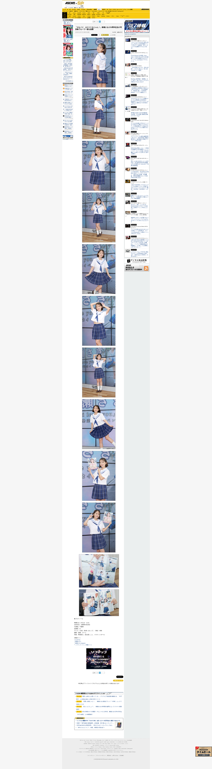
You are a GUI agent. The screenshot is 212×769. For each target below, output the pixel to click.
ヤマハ (113, 16)
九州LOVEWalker (117, 751)
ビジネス (74, 9)
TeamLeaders (94, 11)
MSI (93, 745)
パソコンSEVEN (89, 12)
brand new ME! (113, 745)
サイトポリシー (91, 755)
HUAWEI (93, 14)
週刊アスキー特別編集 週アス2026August (68, 41)
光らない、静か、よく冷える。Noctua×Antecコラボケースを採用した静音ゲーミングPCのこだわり (139, 207)
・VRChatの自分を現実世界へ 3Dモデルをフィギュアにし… (68, 69)
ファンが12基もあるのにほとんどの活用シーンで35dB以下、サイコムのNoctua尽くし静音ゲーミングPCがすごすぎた (140, 231)
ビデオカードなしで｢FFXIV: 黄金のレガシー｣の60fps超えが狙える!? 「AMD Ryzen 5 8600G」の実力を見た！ (139, 254)
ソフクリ (127, 16)
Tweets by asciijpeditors (130, 34)
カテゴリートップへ (118, 680)
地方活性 (109, 11)
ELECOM (69, 14)
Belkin (103, 14)
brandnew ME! (89, 17)
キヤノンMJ (74, 17)
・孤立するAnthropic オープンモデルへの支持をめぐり (68, 78)
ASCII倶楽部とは (69, 81)
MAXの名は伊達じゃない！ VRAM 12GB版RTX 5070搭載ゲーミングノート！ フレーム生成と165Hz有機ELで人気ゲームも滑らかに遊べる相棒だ (140, 150)
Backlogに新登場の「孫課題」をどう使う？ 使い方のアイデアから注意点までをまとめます (140, 80)
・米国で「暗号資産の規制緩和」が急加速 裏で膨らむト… (67, 65)
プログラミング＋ (110, 748)
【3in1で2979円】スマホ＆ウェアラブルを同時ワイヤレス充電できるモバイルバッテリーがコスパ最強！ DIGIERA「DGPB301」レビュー (140, 187)
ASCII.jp (70, 3)
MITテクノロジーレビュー (118, 750)
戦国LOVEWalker (132, 751)
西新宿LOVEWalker (102, 751)
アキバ (110, 9)
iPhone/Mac (89, 9)
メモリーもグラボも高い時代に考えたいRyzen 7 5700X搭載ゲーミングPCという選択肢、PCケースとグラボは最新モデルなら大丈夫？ (139, 45)
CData (98, 16)
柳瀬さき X (78, 641)
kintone (79, 16)
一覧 (99, 34)
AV (107, 9)
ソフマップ (84, 17)
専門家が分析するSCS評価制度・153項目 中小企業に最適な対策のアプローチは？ (139, 114)
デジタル (83, 9)
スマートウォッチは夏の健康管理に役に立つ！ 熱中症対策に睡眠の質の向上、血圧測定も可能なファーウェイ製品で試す (140, 138)
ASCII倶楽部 (145, 9)
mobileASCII (110, 750)
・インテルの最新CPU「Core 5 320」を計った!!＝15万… (67, 61)
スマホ (114, 9)
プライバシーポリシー (101, 755)
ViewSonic (98, 14)
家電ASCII (76, 11)
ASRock (88, 14)
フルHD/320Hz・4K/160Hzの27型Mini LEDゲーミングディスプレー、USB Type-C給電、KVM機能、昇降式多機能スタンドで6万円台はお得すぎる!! (140, 174)
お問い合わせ (115, 755)
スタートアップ (119, 9)
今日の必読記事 (91, 750)
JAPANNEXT (79, 17)
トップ (64, 9)
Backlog (103, 16)
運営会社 (109, 755)
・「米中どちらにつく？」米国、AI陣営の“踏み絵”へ (67, 73)
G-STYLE (77, 639)
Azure (84, 16)
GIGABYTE (84, 14)
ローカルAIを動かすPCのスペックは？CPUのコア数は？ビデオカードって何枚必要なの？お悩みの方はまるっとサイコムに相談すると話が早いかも (140, 126)
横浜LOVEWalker (94, 751)
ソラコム (88, 16)
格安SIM (71, 11)
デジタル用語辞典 (104, 750)
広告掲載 (121, 755)
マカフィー (69, 17)
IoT (70, 9)
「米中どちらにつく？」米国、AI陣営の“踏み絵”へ (91, 727)
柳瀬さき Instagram (80, 643)
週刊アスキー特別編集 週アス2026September (68, 23)
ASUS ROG (79, 14)
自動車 (95, 9)
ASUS (114, 746)
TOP (81, 740)
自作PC (104, 9)
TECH (78, 9)
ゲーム (124, 9)
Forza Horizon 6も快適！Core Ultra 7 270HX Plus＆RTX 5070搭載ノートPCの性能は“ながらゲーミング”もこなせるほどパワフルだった (139, 58)
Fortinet (107, 16)
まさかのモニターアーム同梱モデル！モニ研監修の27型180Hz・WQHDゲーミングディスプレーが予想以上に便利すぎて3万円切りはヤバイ (139, 101)
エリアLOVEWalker (86, 751)
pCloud (93, 17)
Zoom (117, 16)
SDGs (106, 11)
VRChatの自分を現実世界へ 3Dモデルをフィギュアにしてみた (94, 725)
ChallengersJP (120, 11)
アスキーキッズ (65, 11)
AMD (74, 14)
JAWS (69, 16)
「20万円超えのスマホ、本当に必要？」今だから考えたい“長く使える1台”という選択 (139, 69)
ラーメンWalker (79, 751)
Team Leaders (103, 748)
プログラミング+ (101, 11)
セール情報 (129, 9)
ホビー (99, 9)
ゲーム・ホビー (81, 3)
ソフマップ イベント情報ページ (83, 645)
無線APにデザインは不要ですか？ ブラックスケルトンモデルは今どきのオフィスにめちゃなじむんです (140, 220)
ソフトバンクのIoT (122, 16)
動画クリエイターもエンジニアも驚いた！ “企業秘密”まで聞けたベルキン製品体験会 (139, 197)
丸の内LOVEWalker (124, 751)
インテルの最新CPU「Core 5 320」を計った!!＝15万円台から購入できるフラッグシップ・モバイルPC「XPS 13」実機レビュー (112, 720)
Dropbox (100, 746)
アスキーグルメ (82, 11)
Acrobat (74, 16)
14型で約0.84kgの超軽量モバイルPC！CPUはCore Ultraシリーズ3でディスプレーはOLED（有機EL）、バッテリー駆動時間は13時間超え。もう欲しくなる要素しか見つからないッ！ (140, 243)
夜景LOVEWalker (109, 751)
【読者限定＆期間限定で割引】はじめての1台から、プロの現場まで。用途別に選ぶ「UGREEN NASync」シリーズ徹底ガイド (139, 90)
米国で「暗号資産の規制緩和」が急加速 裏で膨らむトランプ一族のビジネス (98, 723)
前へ (95, 21)
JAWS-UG (90, 743)
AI (67, 9)
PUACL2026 (114, 11)
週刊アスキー (88, 11)
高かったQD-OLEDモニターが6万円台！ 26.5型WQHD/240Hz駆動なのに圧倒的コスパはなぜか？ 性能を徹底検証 (140, 163)
